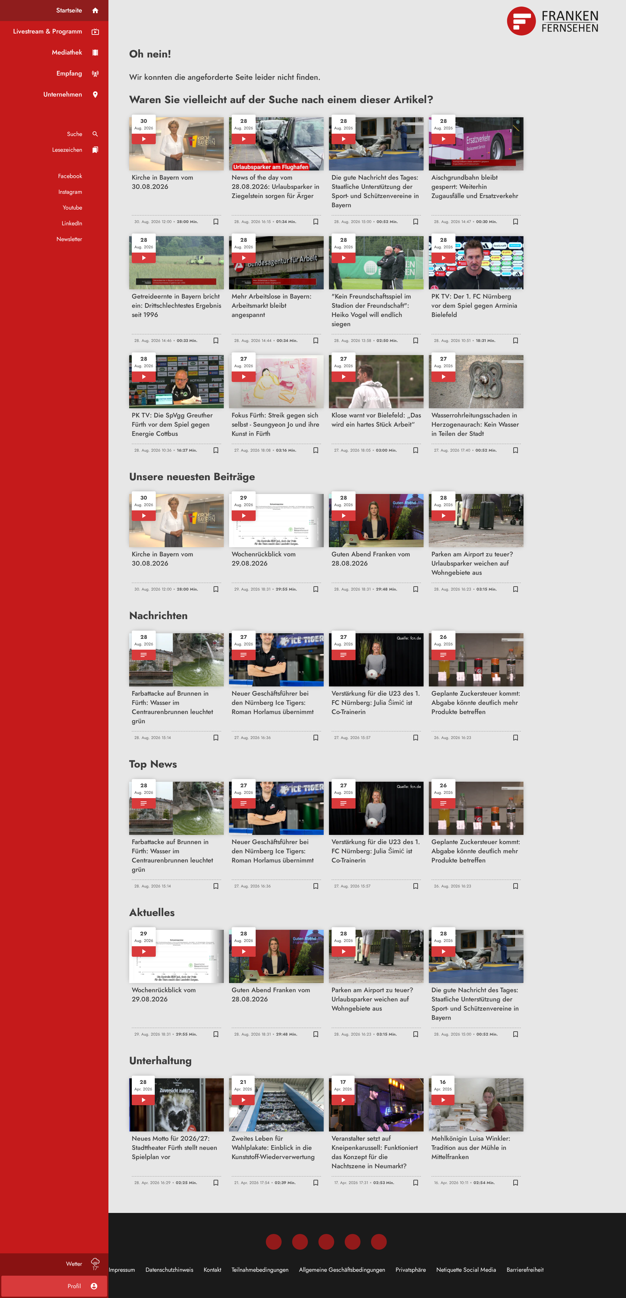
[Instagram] (300, 1242)
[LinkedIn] (352, 1242)
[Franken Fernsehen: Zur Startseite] (553, 21)
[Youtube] (326, 1242)
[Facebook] (274, 1242)
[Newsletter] (379, 1242)
